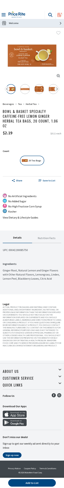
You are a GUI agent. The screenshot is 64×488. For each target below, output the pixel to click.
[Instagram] (59, 396)
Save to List (49, 180)
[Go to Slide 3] (39, 89)
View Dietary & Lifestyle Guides (20, 217)
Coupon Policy (30, 468)
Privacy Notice (14, 468)
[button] (50, 15)
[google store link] (15, 425)
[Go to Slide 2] (25, 89)
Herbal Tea (31, 104)
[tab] (17, 238)
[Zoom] (58, 75)
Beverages (8, 104)
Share (19, 180)
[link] (47, 180)
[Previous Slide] (7, 89)
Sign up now (12, 455)
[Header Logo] (16, 15)
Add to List (32, 483)
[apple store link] (15, 417)
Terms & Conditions (47, 468)
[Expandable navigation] (3, 14)
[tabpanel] (32, 262)
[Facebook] (54, 396)
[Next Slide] (57, 89)
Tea (20, 104)
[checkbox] (58, 33)
